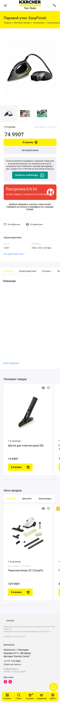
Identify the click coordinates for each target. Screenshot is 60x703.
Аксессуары (45, 498)
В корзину (16, 592)
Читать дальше (11, 363)
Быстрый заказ (30, 150)
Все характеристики (13, 254)
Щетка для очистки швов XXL (26, 445)
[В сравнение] (43, 388)
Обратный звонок (12, 664)
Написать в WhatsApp (26, 175)
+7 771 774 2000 (12, 661)
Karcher (10, 620)
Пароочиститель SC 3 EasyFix (25, 570)
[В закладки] (48, 388)
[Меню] (5, 5)
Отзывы (47, 271)
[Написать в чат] (53, 687)
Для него (27, 498)
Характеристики (27, 271)
